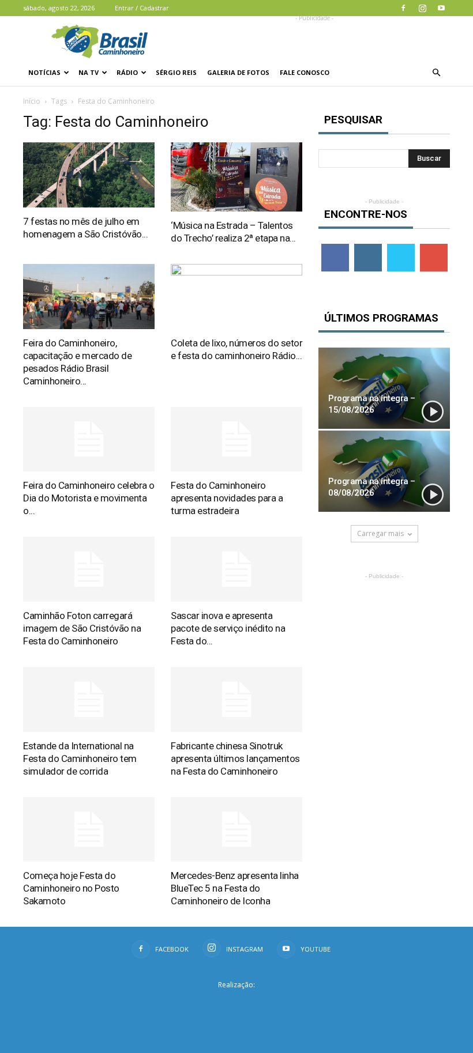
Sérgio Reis (176, 72)
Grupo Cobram (236, 1003)
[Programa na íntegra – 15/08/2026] (384, 388)
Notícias (44, 72)
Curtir (335, 248)
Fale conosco (304, 72)
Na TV (88, 72)
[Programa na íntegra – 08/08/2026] (384, 471)
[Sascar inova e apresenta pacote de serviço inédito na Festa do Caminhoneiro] (236, 569)
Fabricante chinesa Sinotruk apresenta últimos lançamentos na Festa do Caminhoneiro (235, 758)
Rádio (127, 72)
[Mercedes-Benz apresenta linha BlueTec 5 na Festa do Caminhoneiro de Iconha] (236, 829)
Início (31, 101)
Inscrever (435, 248)
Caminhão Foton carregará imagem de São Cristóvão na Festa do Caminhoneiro (82, 628)
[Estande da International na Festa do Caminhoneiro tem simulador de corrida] (89, 699)
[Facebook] (403, 8)
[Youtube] (441, 8)
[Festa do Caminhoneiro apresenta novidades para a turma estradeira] (236, 439)
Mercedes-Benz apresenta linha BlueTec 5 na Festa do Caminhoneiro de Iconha (235, 888)
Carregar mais (380, 533)
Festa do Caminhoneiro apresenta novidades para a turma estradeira (227, 498)
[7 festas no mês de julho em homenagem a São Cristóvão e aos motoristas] (89, 174)
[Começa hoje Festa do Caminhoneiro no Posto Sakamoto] (89, 829)
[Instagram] (422, 8)
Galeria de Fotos (238, 72)
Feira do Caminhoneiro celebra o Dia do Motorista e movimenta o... (89, 498)
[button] (436, 72)
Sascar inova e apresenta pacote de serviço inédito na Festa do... (228, 628)
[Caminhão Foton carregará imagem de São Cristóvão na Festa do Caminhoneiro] (89, 569)
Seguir (367, 248)
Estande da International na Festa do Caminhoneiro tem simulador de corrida (80, 758)
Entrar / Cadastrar (142, 7)
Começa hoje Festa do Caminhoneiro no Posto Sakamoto (71, 888)
